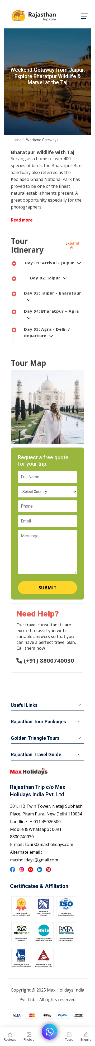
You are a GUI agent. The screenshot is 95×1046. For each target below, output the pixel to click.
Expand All (72, 245)
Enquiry (85, 1039)
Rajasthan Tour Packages (38, 721)
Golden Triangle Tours (35, 738)
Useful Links (24, 705)
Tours (69, 1039)
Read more (22, 220)
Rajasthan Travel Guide (36, 754)
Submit (47, 588)
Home (16, 140)
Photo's (28, 1039)
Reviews (10, 1039)
